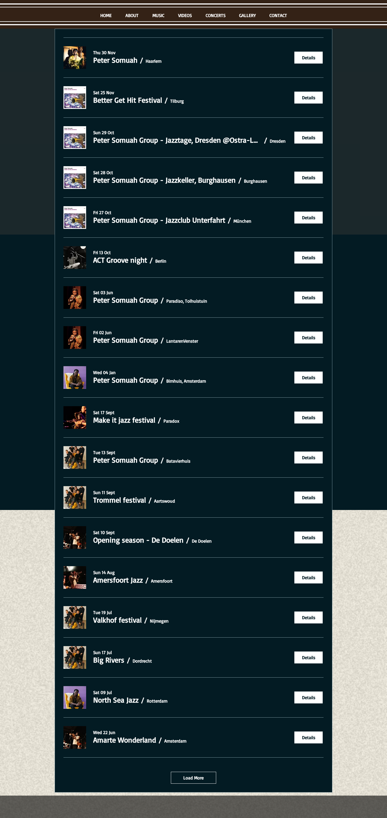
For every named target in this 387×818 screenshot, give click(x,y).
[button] (115, 60)
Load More (193, 778)
